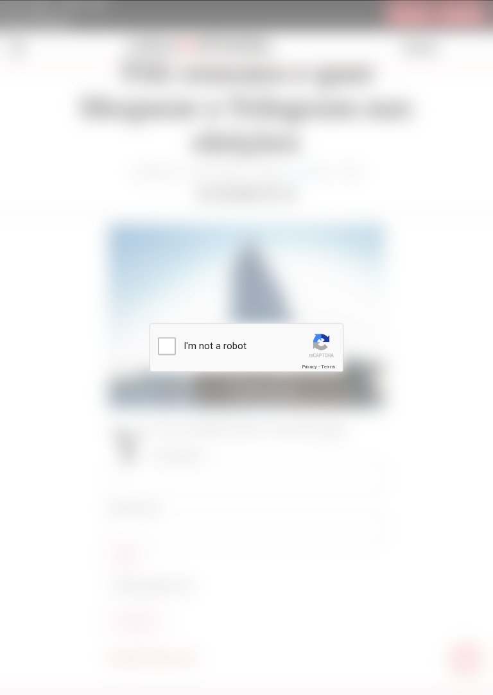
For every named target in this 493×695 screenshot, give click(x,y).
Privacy (309, 367)
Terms (328, 367)
